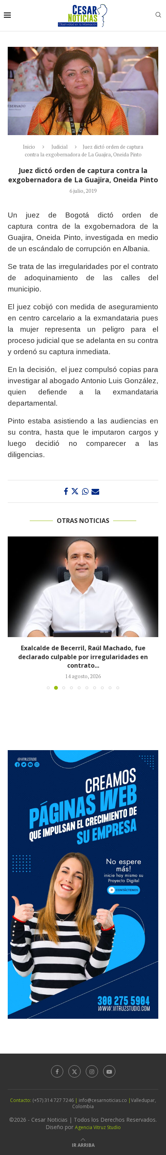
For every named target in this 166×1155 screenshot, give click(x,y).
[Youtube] (109, 1071)
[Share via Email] (95, 491)
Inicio (29, 146)
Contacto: (21, 1100)
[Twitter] (74, 1071)
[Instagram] (92, 1071)
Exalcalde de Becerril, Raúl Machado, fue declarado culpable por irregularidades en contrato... (83, 657)
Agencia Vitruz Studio (98, 1127)
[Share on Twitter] (75, 491)
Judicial (59, 146)
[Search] (158, 15)
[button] (14, 612)
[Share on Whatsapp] (85, 491)
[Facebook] (57, 1071)
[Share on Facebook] (66, 491)
